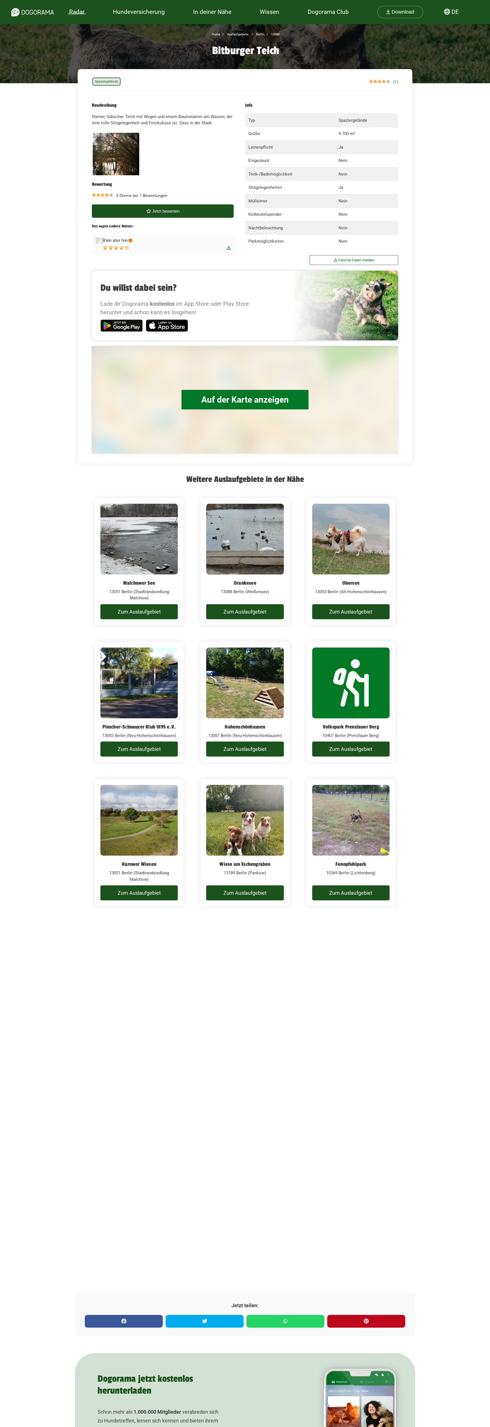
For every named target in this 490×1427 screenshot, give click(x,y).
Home (216, 34)
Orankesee (245, 583)
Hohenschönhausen (245, 727)
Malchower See (139, 583)
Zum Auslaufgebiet (139, 612)
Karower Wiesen (139, 864)
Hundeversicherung (139, 11)
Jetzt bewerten (165, 211)
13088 (275, 34)
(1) (395, 82)
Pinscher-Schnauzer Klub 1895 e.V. (139, 727)
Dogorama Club (328, 11)
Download (402, 12)
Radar (77, 11)
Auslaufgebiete (237, 34)
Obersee (351, 583)
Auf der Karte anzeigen (245, 400)
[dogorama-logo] (32, 12)
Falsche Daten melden (355, 260)
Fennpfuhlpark (350, 864)
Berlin (259, 34)
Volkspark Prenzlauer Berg (351, 727)
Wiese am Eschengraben (244, 864)
